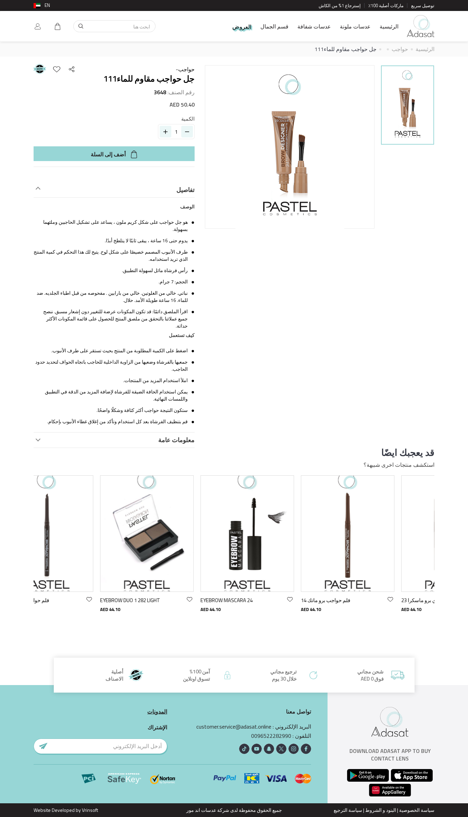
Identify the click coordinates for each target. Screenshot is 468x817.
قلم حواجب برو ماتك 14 (262, 600)
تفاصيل (185, 190)
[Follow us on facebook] (306, 749)
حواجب (400, 49)
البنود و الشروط (380, 810)
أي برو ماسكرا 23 (356, 600)
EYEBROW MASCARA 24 (163, 600)
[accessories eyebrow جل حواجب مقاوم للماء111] (407, 105)
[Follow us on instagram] (293, 749)
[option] (407, 106)
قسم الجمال (274, 26)
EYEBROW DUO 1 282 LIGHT (67, 600)
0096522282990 (271, 736)
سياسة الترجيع (348, 810)
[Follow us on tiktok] (244, 749)
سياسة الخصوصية (416, 810)
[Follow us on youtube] (256, 749)
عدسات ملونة (355, 26)
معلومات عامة (176, 440)
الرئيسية (389, 26)
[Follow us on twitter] (281, 749)
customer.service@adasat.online (233, 727)
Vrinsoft (89, 810)
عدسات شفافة (314, 26)
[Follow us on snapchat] (269, 749)
